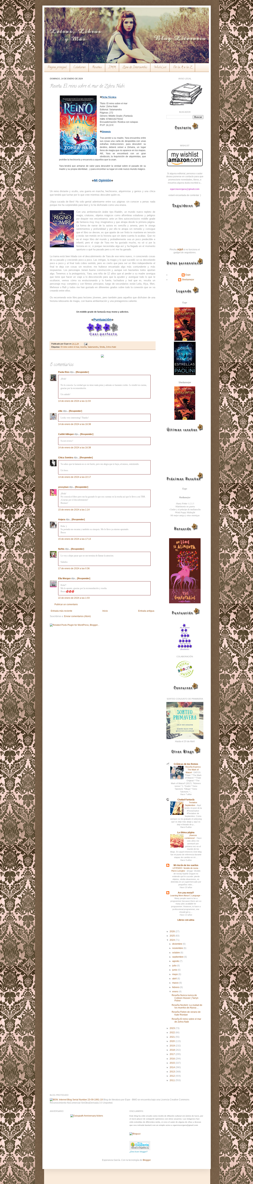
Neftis (61, 549)
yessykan (63, 487)
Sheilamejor (188, 279)
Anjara (61, 519)
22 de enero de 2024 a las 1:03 (74, 598)
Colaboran (79, 67)
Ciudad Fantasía (185, 799)
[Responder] (82, 372)
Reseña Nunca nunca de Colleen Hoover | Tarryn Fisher (185, 998)
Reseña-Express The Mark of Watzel (193, 770)
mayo (175, 974)
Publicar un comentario (66, 604)
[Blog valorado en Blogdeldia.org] (139, 1145)
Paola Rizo (63, 372)
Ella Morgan (64, 578)
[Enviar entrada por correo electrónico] (85, 344)
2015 (172, 1063)
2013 (172, 1071)
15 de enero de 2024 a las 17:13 (74, 539)
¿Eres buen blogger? (138, 1152)
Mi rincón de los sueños (186, 865)
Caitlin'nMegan (66, 434)
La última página (185, 832)
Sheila (102, 347)
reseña (83, 347)
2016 (172, 1058)
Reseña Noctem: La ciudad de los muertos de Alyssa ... (187, 1006)
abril (174, 978)
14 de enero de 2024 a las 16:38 (74, 424)
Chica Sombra (65, 457)
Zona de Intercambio (134, 67)
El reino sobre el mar (70, 347)
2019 (172, 1045)
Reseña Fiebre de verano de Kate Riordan (186, 1013)
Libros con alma (185, 920)
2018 (172, 1050)
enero (175, 991)
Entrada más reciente (61, 611)
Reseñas (97, 67)
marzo (175, 983)
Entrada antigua (146, 611)
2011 (172, 1080)
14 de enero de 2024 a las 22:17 (74, 477)
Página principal (57, 67)
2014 (172, 1067)
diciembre (177, 944)
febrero (176, 987)
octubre (176, 952)
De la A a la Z (182, 67)
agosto (176, 961)
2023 (172, 1028)
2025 (172, 935)
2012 (172, 1076)
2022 (172, 1032)
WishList (160, 67)
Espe (188, 274)
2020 (172, 1041)
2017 (172, 1054)
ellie (60, 411)
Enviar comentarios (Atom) (77, 616)
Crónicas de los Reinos (186, 764)
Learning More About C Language (185, 895)
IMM (112, 67)
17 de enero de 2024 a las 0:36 (74, 568)
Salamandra (93, 347)
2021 (172, 1037)
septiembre (178, 957)
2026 (172, 931)
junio (175, 970)
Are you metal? (186, 892)
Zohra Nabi (111, 347)
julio (174, 965)
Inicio (105, 611)
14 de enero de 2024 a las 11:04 (74, 401)
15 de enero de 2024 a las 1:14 (74, 509)
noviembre (178, 948)
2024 (172, 940)
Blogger (147, 1160)
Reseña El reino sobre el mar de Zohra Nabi (186, 1020)
